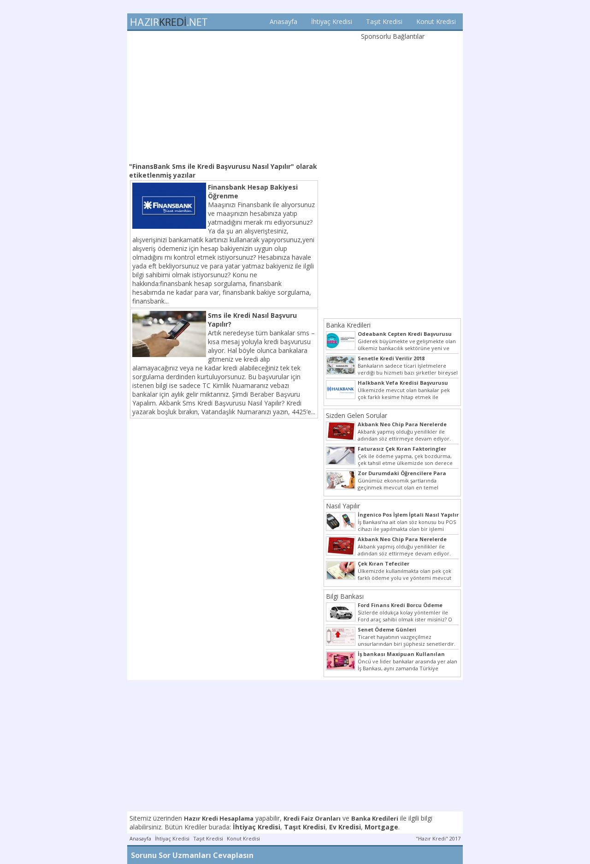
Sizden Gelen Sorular (356, 415)
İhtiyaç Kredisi (331, 21)
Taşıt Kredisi (384, 21)
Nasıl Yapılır (343, 505)
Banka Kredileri (348, 325)
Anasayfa (283, 21)
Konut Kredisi (436, 21)
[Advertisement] (224, 95)
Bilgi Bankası (345, 596)
